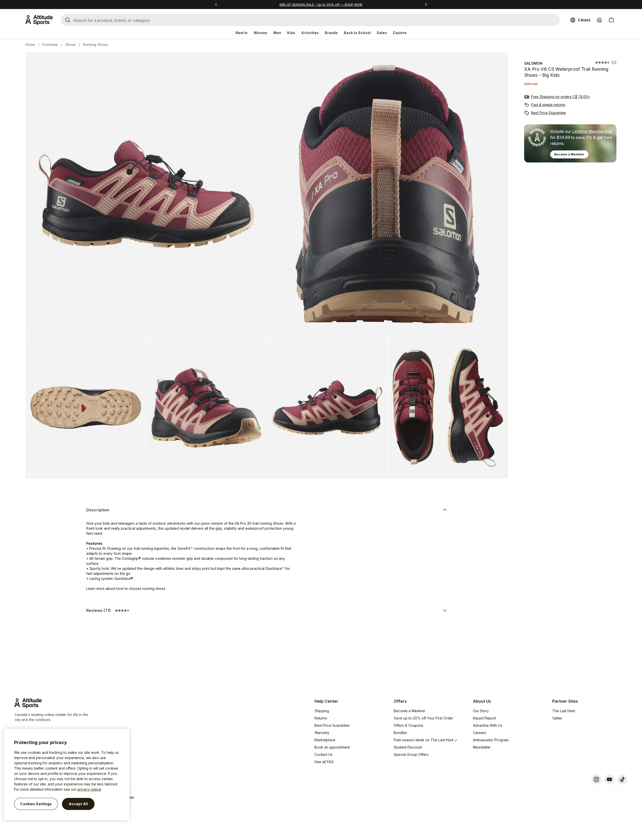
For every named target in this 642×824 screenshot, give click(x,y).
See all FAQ (324, 762)
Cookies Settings (36, 804)
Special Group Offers (411, 754)
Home (30, 44)
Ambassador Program (491, 740)
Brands (331, 33)
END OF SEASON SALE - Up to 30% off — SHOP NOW (321, 5)
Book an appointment (332, 747)
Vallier (557, 718)
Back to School (357, 33)
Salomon (533, 63)
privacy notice (89, 789)
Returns (320, 718)
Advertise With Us (487, 725)
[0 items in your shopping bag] (611, 20)
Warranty (321, 732)
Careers (479, 732)
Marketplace (324, 740)
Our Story (481, 711)
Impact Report (484, 718)
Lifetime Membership (592, 131)
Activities (310, 33)
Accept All (78, 804)
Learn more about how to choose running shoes (125, 588)
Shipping (321, 711)
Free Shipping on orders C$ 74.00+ (560, 97)
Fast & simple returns (548, 105)
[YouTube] (609, 779)
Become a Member (569, 154)
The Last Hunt (563, 711)
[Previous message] (216, 4)
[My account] (599, 20)
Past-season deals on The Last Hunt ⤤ (425, 740)
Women (260, 33)
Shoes (70, 44)
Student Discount (408, 747)
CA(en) (584, 20)
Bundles (400, 732)
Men (277, 33)
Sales (382, 33)
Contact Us (323, 754)
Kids (291, 33)
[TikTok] (622, 779)
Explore (400, 33)
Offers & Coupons (408, 725)
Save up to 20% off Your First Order (423, 718)
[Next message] (425, 4)
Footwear (50, 44)
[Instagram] (596, 779)
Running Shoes (95, 44)
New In (241, 33)
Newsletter (482, 747)
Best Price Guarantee (548, 113)
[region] (66, 774)
